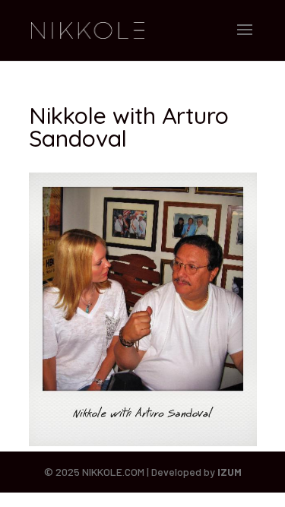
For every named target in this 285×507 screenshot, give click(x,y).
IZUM (229, 471)
